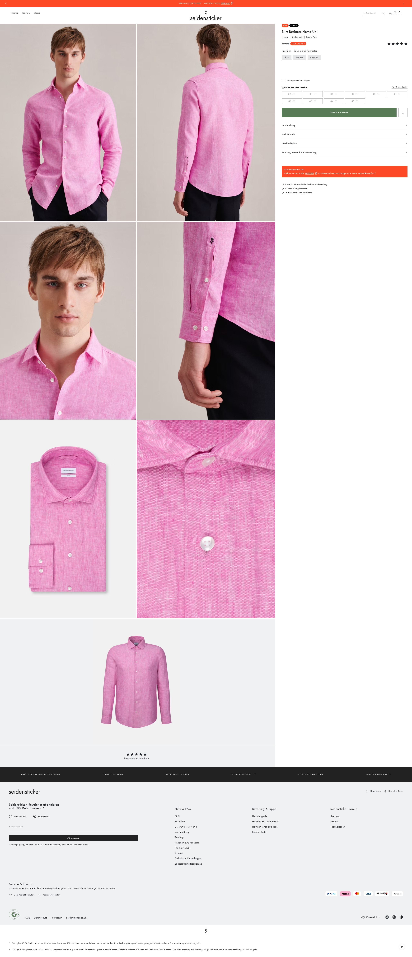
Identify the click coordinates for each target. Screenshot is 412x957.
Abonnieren (73, 837)
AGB (27, 917)
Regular (314, 57)
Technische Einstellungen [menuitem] (188, 858)
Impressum (56, 917)
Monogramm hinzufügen (298, 80)
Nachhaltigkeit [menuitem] (337, 826)
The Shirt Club (395, 790)
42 (289, 101)
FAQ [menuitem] (177, 816)
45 (353, 101)
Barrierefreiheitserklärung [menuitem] (188, 863)
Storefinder (376, 790)
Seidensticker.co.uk (76, 917)
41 (395, 94)
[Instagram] (394, 916)
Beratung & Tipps (264, 809)
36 (289, 94)
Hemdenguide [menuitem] (259, 816)
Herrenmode (44, 816)
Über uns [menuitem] (334, 816)
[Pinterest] (401, 916)
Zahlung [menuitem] (179, 837)
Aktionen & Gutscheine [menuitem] (187, 842)
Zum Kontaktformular (24, 894)
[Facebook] (387, 916)
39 (353, 94)
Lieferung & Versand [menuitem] (186, 826)
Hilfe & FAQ (183, 809)
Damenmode (20, 816)
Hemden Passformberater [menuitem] (265, 821)
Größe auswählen (339, 112)
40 (374, 94)
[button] (136, 758)
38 (331, 94)
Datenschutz (40, 917)
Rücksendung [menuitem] (182, 832)
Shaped (299, 57)
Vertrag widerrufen (51, 894)
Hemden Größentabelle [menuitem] (265, 826)
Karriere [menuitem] (333, 821)
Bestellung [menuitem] (180, 821)
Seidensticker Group (343, 809)
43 (310, 101)
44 (331, 101)
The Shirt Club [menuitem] (182, 847)
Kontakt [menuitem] (179, 853)
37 (310, 94)
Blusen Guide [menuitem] (259, 832)
